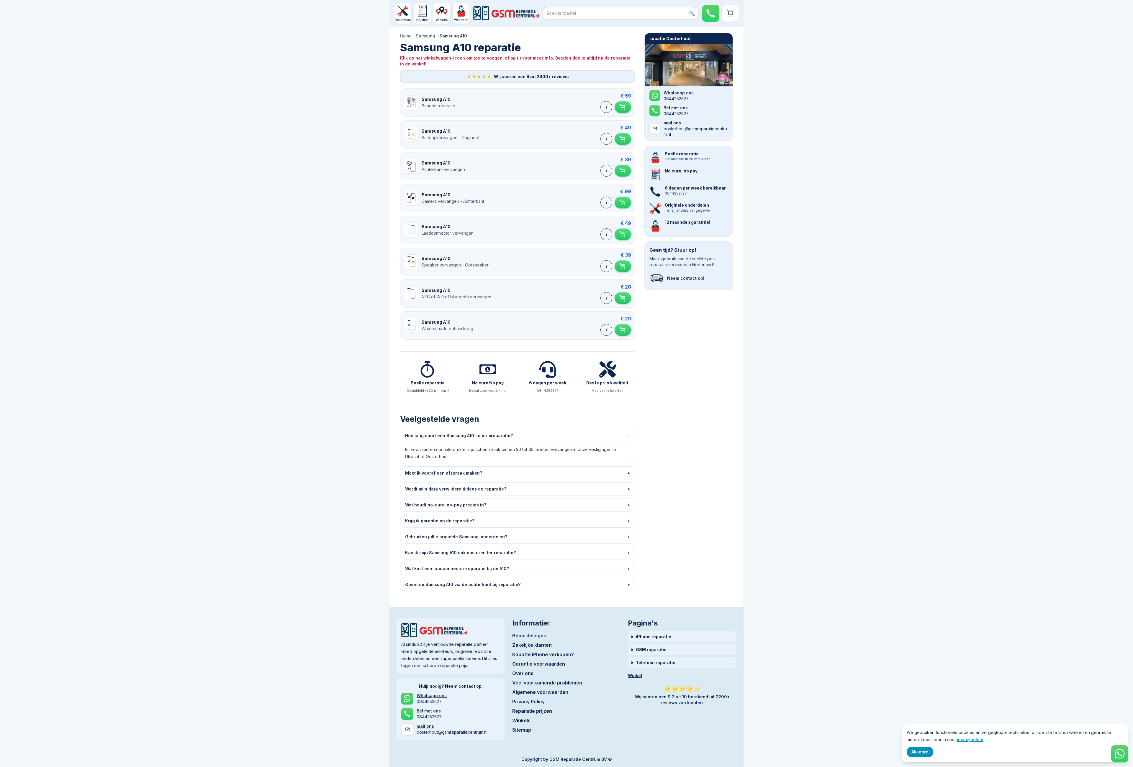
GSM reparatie (651, 649)
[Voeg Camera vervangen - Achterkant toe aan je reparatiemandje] (623, 202)
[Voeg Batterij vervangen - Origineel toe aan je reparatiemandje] (623, 139)
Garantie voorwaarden (538, 664)
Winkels (521, 720)
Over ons (522, 673)
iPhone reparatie (653, 636)
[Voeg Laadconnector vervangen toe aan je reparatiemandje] (623, 234)
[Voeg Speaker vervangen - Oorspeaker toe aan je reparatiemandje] (623, 266)
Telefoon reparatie (655, 662)
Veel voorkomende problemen (547, 683)
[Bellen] (710, 13)
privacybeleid (969, 739)
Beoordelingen (529, 635)
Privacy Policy (528, 702)
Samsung (425, 35)
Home (406, 35)
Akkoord (920, 751)
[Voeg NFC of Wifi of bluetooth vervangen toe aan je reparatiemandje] (623, 298)
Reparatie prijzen (532, 711)
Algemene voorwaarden (540, 692)
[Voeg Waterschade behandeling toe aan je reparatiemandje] (623, 330)
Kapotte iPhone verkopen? (543, 654)
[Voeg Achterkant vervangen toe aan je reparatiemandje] (623, 171)
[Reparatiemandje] (730, 13)
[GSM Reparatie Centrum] (506, 13)
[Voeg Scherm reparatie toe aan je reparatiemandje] (623, 107)
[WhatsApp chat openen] (1119, 753)
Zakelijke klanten (532, 645)
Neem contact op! (685, 278)
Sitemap (521, 730)
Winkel (635, 675)
